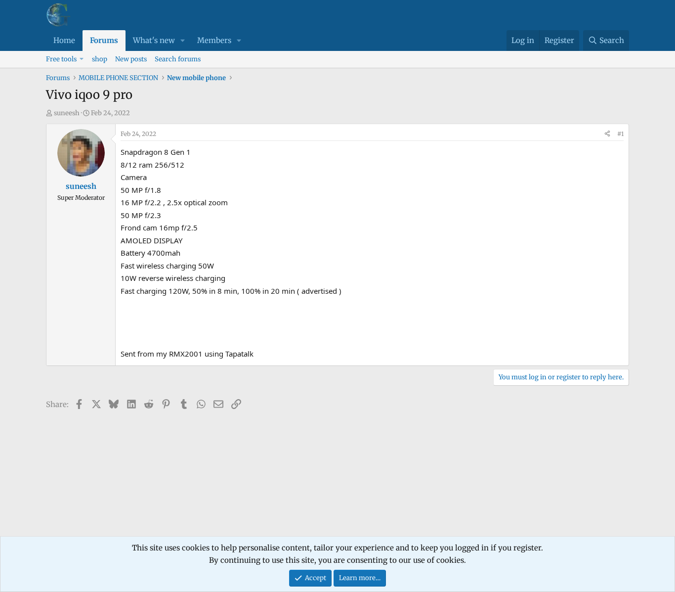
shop (99, 59)
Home (64, 40)
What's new (154, 40)
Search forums (178, 59)
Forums (104, 40)
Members (214, 40)
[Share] (607, 134)
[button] (183, 40)
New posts (131, 59)
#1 (620, 133)
